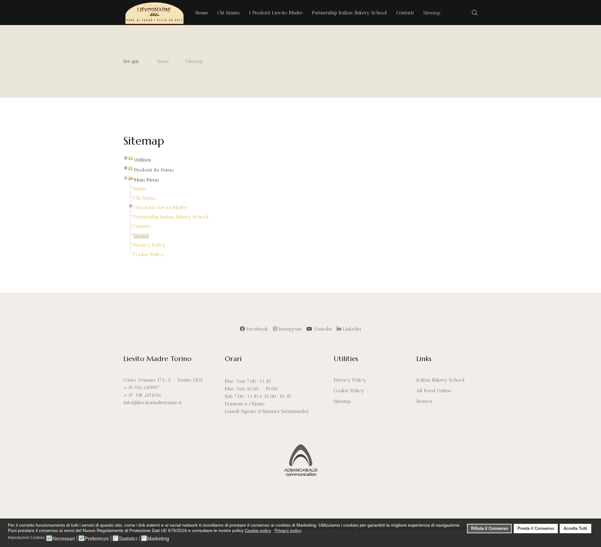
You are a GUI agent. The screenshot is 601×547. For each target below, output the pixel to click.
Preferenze (97, 539)
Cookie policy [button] (258, 530)
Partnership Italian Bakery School (170, 217)
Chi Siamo (144, 198)
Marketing (158, 539)
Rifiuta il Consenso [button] (489, 528)
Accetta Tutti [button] (575, 528)
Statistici (128, 539)
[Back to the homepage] (154, 12)
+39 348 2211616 (142, 395)
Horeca (424, 401)
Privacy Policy (149, 245)
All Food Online (433, 391)
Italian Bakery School (440, 380)
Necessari (63, 539)
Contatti (142, 226)
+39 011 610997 (141, 387)
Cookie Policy (148, 254)
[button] (474, 12)
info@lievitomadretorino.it (152, 402)
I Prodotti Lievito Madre (160, 207)
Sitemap (141, 236)
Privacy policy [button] (288, 530)
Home (139, 189)
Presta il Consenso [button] (535, 528)
